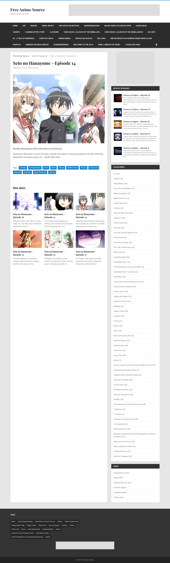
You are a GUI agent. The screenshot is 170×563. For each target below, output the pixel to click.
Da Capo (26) (119, 228)
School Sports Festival (25, 521)
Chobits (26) (118, 208)
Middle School (72, 168)
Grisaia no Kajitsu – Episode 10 (136, 134)
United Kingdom (47, 529)
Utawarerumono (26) (122, 429)
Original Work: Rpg (18, 525)
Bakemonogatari (91, 26)
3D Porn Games (120, 487)
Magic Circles (31, 525)
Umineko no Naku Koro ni (37, 45)
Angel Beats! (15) (120, 184)
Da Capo (151, 32)
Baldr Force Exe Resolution (117, 26)
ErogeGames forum (121, 473)
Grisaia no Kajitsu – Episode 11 (136, 122)
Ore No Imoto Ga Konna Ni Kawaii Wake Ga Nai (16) (134, 365)
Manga (61, 168)
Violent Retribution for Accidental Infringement (27, 537)
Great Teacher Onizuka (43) (125, 287)
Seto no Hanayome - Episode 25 (54, 216)
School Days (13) (120, 385)
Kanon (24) (118, 326)
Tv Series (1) (119, 414)
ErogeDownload (120, 492)
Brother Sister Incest (71, 521)
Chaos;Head (141, 26)
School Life (94, 168)
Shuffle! (17, 45)
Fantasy (64, 525)
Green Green (64, 38)
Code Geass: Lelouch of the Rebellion (82, 32)
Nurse (23, 529)
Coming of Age (34, 168)
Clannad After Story (35, 32)
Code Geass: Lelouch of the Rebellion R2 (124, 32)
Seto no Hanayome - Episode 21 (86, 253)
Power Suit (15, 529)
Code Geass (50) (120, 223)
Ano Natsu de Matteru (69, 26)
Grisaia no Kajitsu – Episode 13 (136, 95)
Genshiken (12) (120, 277)
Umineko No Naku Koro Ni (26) (126, 419)
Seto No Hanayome (39, 56)
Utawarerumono (61, 45)
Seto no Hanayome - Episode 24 (86, 216)
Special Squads (54, 525)
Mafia (54, 168)
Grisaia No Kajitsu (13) (123, 296)
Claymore (54, 32)
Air (24, 26)
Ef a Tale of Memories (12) (124, 247)
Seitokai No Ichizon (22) (123, 390)
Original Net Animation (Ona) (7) (126, 370)
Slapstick (27, 172)
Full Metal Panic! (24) (122, 262)
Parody (83, 168)
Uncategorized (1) (121, 424)
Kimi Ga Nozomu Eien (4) (124, 336)
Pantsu (72, 525)
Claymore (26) (119, 218)
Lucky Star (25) (120, 355)
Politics (59, 521)
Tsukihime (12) (119, 409)
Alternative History (42, 533)
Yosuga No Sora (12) (122, 451)
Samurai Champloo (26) (123, 380)
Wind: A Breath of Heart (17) (125, 446)
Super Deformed (40, 172)
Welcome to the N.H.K (83, 45)
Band (13, 521)
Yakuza (52, 172)
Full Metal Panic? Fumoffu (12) (126, 272)
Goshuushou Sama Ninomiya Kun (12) (129, 282)
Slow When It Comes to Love (45, 521)
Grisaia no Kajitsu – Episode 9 (136, 148)
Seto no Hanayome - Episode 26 (23, 216)
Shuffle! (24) (118, 399)
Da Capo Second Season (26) (125, 233)
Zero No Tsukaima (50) (123, 456)
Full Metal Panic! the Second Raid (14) (129, 267)
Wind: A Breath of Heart (109, 45)
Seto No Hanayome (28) (123, 395)
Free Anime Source (21, 56)
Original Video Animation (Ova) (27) (128, 375)
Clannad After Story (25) (123, 213)
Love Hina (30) (119, 350)
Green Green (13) (121, 291)
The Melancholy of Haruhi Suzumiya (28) (130, 404)
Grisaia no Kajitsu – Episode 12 (136, 109)
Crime (46, 168)
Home (15, 26)
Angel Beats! (48, 26)
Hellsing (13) (119, 306)
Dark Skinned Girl (34, 529)
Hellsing (101, 38)
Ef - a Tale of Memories (23, 38)
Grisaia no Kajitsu (83, 38)
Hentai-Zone (119, 497)
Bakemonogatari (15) (122, 193)
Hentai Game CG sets (122, 483)
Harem (58, 529)
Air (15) (117, 174)
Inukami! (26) (119, 316)
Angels (47, 537)
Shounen (17, 172)
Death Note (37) (120, 237)
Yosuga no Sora (132, 45)
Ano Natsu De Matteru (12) (124, 188)
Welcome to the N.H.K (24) (124, 442)
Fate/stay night (46, 38)
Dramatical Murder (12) (123, 242)
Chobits (16, 32)
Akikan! (33, 26)
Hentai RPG (118, 478)
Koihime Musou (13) (122, 340)
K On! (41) (118, 321)
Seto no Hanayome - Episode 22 (54, 253)
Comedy (23, 168)
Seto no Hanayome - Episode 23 (23, 253)
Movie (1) (117, 360)
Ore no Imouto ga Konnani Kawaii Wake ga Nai (131, 38)
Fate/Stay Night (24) (122, 257)
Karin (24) (118, 331)
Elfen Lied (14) (119, 252)
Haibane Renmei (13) (122, 301)
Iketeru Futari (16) (121, 311)
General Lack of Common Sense (23, 533)
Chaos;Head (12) (120, 203)
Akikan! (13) (118, 179)
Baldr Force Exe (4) (121, 198)
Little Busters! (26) (121, 345)
